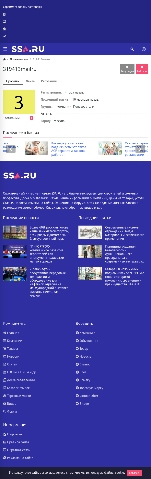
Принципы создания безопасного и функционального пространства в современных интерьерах (124, 254)
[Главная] (4, 59)
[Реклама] (22, 29)
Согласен (134, 473)
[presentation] (11, 149)
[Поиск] (132, 49)
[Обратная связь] (22, 21)
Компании (18, 118)
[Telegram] (22, 36)
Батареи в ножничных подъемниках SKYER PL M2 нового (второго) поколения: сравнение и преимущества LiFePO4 (124, 276)
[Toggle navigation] (143, 49)
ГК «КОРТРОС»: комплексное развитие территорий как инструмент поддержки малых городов (47, 254)
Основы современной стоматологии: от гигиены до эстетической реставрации (125, 149)
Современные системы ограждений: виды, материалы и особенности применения (124, 233)
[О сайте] (22, 14)
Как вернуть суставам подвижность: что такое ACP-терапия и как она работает (49, 149)
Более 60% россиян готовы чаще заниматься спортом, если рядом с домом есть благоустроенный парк (49, 233)
